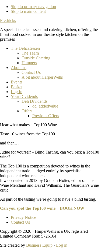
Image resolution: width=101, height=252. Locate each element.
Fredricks (8, 20)
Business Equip (39, 245)
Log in (61, 245)
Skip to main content (28, 11)
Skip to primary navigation (33, 6)
